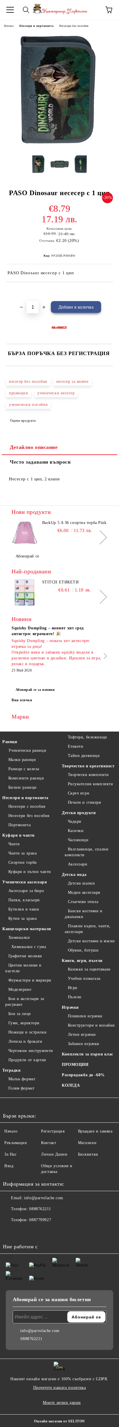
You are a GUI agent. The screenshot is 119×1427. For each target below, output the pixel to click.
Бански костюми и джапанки (84, 914)
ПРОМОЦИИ (75, 1064)
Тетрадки (11, 1070)
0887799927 (40, 1220)
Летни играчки (82, 1034)
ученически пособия (28, 404)
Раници (9, 742)
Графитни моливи (25, 956)
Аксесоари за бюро (26, 891)
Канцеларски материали (26, 929)
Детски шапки (81, 883)
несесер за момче (72, 381)
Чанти (14, 844)
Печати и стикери (84, 802)
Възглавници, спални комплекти (86, 852)
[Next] (100, 537)
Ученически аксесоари (24, 882)
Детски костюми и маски (91, 941)
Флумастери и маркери (29, 980)
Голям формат (21, 1088)
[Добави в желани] (109, 291)
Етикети (75, 746)
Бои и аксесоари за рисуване (24, 1002)
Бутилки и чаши (23, 909)
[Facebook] (10, 1231)
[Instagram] (23, 1231)
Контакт (48, 1143)
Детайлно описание (34, 447)
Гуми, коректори (24, 1023)
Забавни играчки (83, 1044)
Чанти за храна (22, 853)
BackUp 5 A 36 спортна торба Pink (74, 523)
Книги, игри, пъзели (82, 960)
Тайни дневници (84, 755)
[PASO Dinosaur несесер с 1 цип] (59, 146)
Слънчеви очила (83, 902)
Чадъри (74, 821)
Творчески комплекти (88, 775)
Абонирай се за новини (35, 690)
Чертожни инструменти (30, 1051)
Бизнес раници (22, 787)
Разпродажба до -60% (83, 1075)
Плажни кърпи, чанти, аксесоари (88, 929)
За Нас (10, 1154)
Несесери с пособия (26, 806)
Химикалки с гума (28, 947)
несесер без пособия (28, 381)
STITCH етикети (60, 582)
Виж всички (22, 700)
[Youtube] (35, 1231)
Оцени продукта (23, 421)
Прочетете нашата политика (59, 1387)
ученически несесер (56, 393)
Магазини (87, 1143)
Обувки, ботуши (83, 950)
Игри (72, 988)
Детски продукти (79, 813)
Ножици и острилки (27, 1032)
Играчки (70, 1007)
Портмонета (19, 825)
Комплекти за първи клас (87, 1054)
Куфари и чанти (18, 835)
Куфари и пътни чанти (29, 872)
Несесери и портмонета (36, 25)
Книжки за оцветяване (89, 969)
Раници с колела (23, 769)
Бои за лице (19, 1014)
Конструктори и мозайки (91, 1025)
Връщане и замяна (95, 1131)
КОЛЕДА (71, 1085)
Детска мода (74, 874)
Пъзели (74, 997)
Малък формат (21, 1079)
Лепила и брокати (25, 1041)
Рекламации (15, 1143)
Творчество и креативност (88, 766)
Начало (9, 25)
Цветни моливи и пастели (23, 968)
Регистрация (52, 1131)
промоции (18, 393)
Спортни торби (22, 862)
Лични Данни (54, 1154)
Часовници (78, 840)
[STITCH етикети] (25, 592)
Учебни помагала (84, 978)
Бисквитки (88, 1154)
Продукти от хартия (27, 1060)
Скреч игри (78, 793)
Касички (75, 831)
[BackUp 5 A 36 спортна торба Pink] (25, 533)
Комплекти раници (26, 778)
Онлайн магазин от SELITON (59, 1421)
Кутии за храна (22, 918)
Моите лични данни (62, 1402)
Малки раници (22, 760)
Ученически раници (27, 750)
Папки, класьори (24, 900)
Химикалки (19, 937)
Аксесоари (78, 864)
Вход (8, 1166)
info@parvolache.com (43, 1198)
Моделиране (19, 989)
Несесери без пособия (73, 25)
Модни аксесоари (84, 892)
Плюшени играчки (85, 1016)
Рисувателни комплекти (90, 784)
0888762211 (40, 1209)
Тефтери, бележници (87, 737)
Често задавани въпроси (40, 462)
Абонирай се (27, 556)
